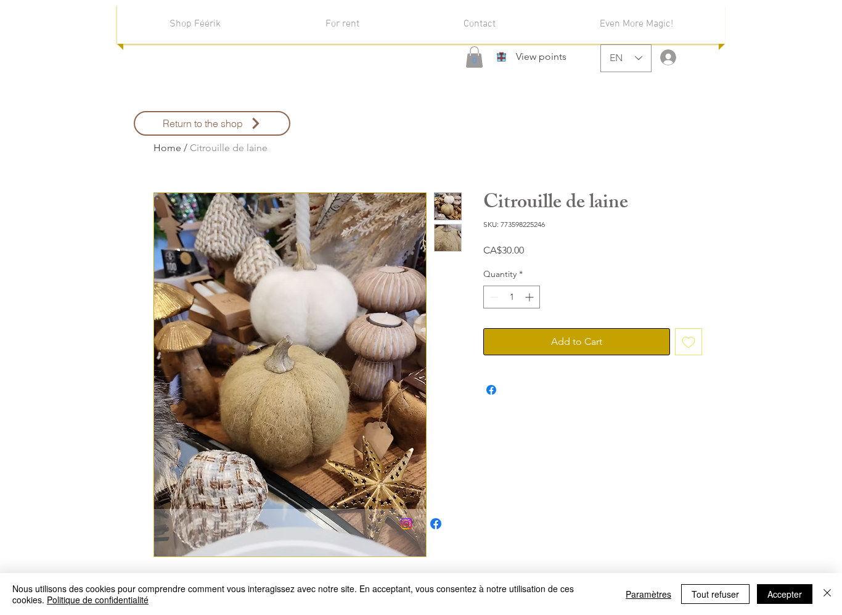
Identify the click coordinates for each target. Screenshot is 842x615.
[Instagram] (406, 523)
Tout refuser (715, 594)
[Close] (827, 594)
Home (167, 148)
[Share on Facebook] (491, 389)
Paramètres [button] (648, 594)
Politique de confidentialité (98, 599)
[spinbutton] (512, 297)
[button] (474, 57)
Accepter (784, 594)
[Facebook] (435, 523)
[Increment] (530, 297)
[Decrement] (493, 297)
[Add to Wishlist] (688, 341)
